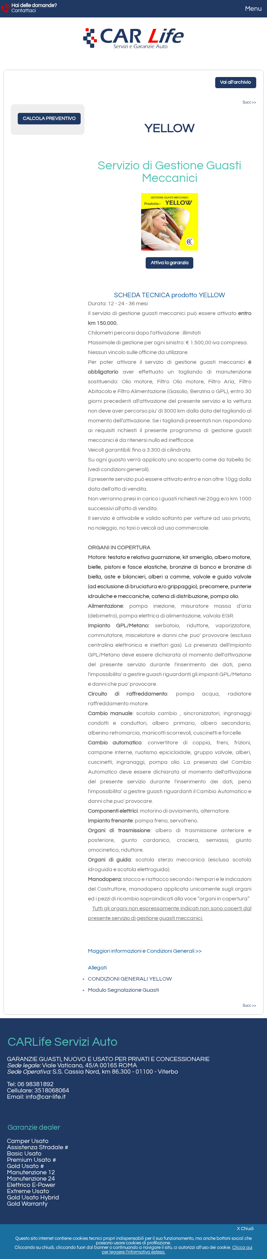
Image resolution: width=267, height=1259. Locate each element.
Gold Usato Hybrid (33, 1198)
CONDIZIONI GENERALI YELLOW (130, 979)
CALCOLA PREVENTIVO (49, 118)
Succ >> (249, 102)
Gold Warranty (27, 1204)
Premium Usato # (31, 1160)
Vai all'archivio (235, 82)
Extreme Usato (28, 1191)
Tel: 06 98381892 (30, 1084)
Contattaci (34, 8)
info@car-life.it (46, 1097)
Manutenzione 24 (31, 1179)
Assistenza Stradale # (37, 1147)
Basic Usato (24, 1154)
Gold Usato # (25, 1166)
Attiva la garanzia (169, 262)
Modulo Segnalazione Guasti (123, 990)
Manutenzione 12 (31, 1172)
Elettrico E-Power (31, 1185)
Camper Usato (27, 1141)
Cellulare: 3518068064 (38, 1091)
